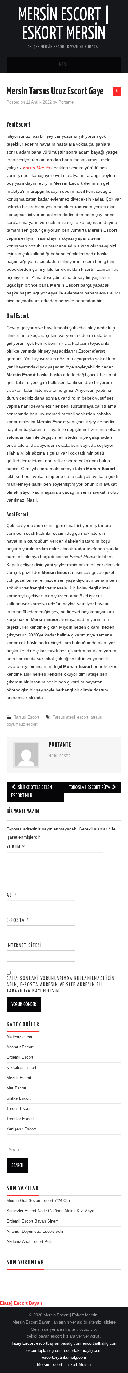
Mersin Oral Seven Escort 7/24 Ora (38, 1201)
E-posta (18, 920)
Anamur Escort (20, 1047)
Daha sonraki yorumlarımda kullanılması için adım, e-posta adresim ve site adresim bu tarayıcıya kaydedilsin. (61, 984)
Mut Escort (16, 1088)
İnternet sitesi (24, 945)
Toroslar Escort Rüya (90, 787)
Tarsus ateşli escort (70, 717)
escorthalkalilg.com (100, 1343)
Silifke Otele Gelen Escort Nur (31, 791)
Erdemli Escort (20, 1057)
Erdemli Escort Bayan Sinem (33, 1221)
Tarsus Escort (26, 717)
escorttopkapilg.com (44, 1350)
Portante (66, 102)
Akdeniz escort (20, 1037)
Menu (64, 64)
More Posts (60, 756)
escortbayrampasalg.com (58, 1343)
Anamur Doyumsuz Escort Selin (35, 1231)
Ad (12, 895)
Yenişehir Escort (21, 1129)
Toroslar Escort (20, 1119)
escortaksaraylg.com (83, 1350)
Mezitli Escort (19, 1078)
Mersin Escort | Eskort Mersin (64, 1364)
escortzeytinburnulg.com (64, 1357)
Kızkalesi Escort (21, 1068)
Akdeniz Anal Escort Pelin (30, 1242)
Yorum (16, 847)
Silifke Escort (19, 1098)
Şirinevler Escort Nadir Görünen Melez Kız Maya (50, 1211)
